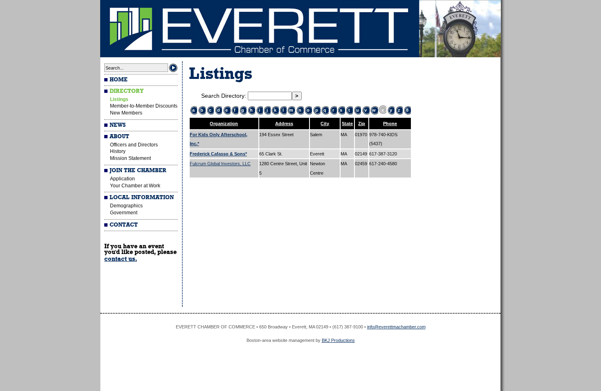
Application (122, 179)
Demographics (126, 206)
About (119, 136)
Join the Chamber (138, 170)
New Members (126, 113)
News (118, 125)
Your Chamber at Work (135, 186)
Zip (361, 123)
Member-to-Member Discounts (143, 106)
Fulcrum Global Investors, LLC (220, 163)
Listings (119, 99)
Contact (124, 225)
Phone (390, 123)
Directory (127, 91)
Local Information (142, 197)
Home (119, 80)
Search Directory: (224, 95)
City (325, 123)
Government (123, 213)
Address (284, 123)
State (347, 123)
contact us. (120, 259)
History (118, 151)
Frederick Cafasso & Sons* (218, 153)
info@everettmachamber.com (396, 326)
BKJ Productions (338, 340)
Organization (224, 123)
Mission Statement (130, 158)
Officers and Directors (134, 145)
